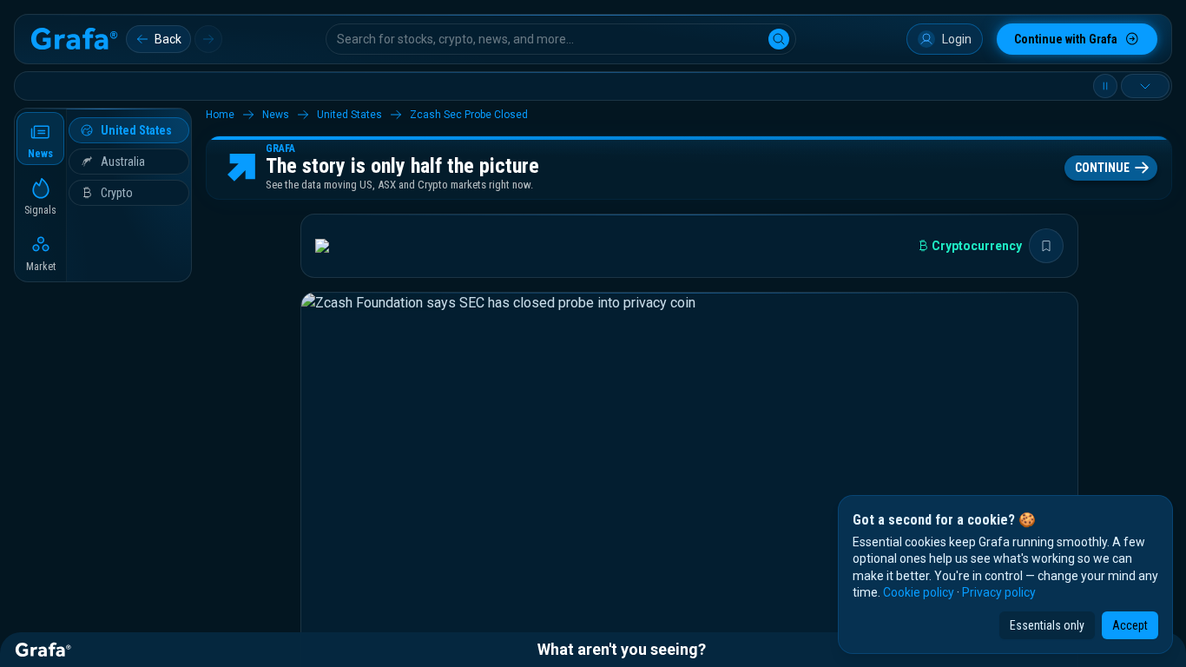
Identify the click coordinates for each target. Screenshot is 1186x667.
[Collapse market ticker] (1145, 86)
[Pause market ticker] (1105, 86)
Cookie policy (918, 592)
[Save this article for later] (1046, 245)
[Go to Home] (74, 39)
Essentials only (1047, 625)
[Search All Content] (778, 39)
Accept (1130, 625)
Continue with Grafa (1065, 39)
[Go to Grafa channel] (337, 246)
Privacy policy (999, 592)
